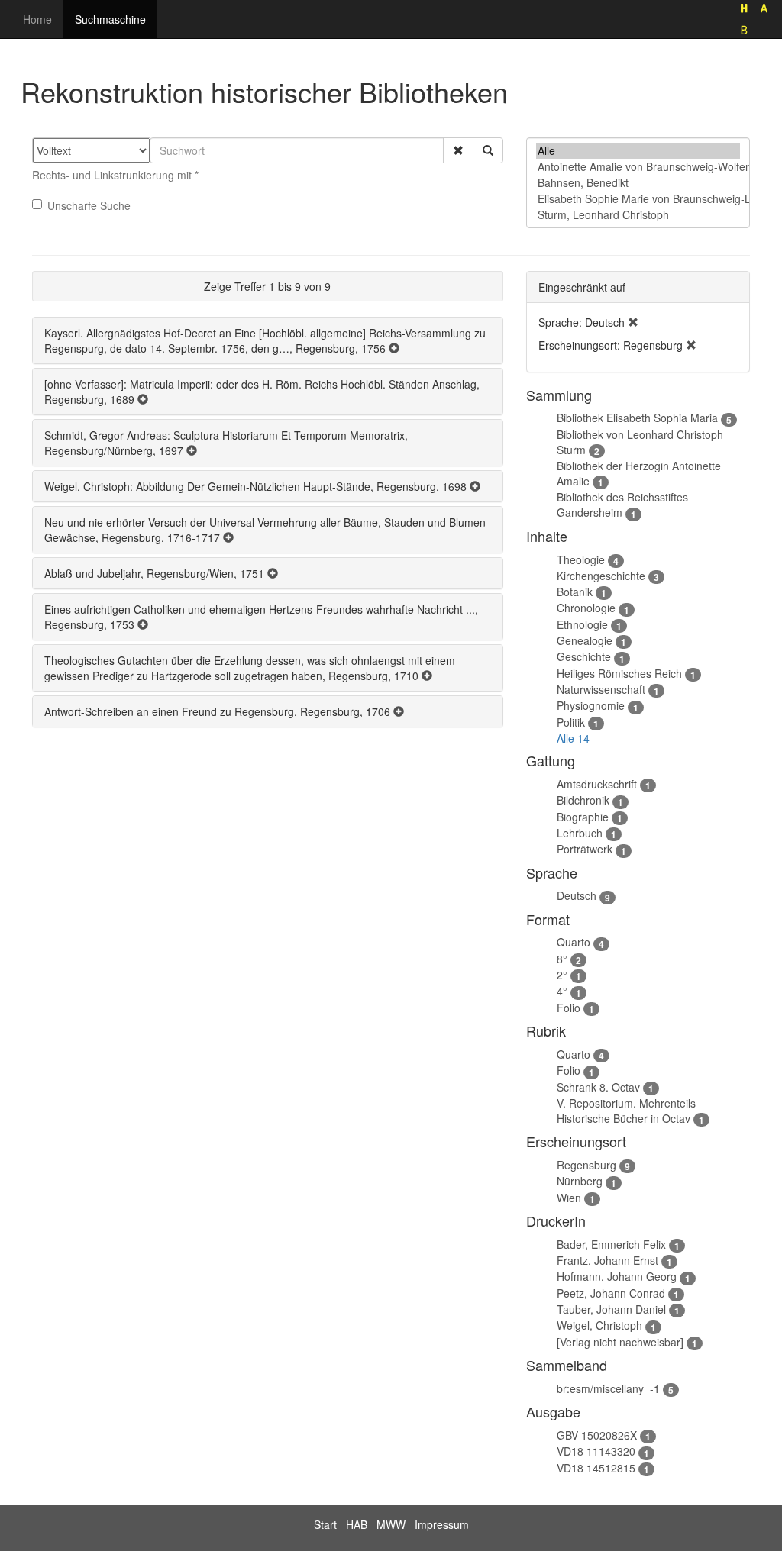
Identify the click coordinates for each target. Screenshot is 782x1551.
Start (325, 1524)
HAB (356, 1524)
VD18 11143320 (596, 1451)
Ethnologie (582, 624)
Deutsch (576, 895)
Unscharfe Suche (89, 205)
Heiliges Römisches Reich (619, 673)
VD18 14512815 (596, 1467)
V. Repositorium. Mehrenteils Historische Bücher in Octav (626, 1110)
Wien (569, 1197)
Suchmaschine (110, 19)
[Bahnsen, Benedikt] (638, 183)
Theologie (581, 559)
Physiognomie (591, 705)
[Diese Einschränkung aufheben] (633, 322)
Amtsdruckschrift (597, 784)
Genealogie (584, 640)
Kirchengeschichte (601, 575)
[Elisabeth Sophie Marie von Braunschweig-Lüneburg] (638, 199)
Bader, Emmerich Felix (611, 1244)
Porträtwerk (584, 848)
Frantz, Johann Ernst (607, 1260)
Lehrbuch (580, 832)
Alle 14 (573, 738)
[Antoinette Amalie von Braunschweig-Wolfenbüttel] (638, 167)
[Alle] (638, 151)
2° (562, 974)
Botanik (575, 591)
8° (562, 958)
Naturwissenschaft (601, 689)
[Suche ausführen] (488, 150)
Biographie (583, 816)
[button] (458, 150)
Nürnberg (580, 1180)
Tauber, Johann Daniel (611, 1309)
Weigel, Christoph (599, 1325)
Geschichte (584, 656)
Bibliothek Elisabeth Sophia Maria (637, 417)
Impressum (442, 1524)
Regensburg (586, 1164)
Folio (568, 1007)
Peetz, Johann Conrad (611, 1293)
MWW (391, 1524)
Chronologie (586, 607)
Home (37, 19)
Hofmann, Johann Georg (617, 1276)
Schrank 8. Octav (598, 1087)
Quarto (573, 942)
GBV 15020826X (597, 1435)
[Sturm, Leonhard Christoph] (638, 215)
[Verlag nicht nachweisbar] (620, 1341)
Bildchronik (583, 800)
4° (562, 990)
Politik (571, 722)
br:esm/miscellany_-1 (608, 1388)
